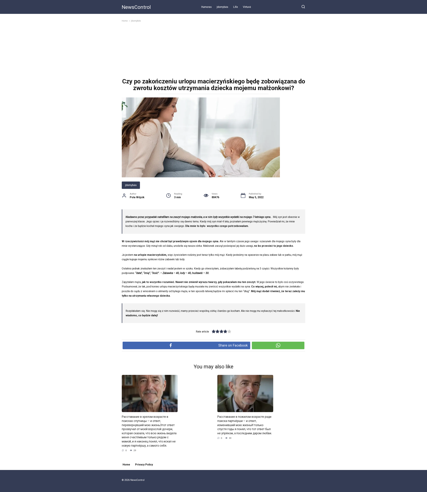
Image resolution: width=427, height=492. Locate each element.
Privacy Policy (144, 464)
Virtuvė (247, 7)
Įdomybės (222, 7)
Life (235, 7)
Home (126, 464)
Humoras (206, 7)
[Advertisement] (213, 49)
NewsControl (136, 7)
